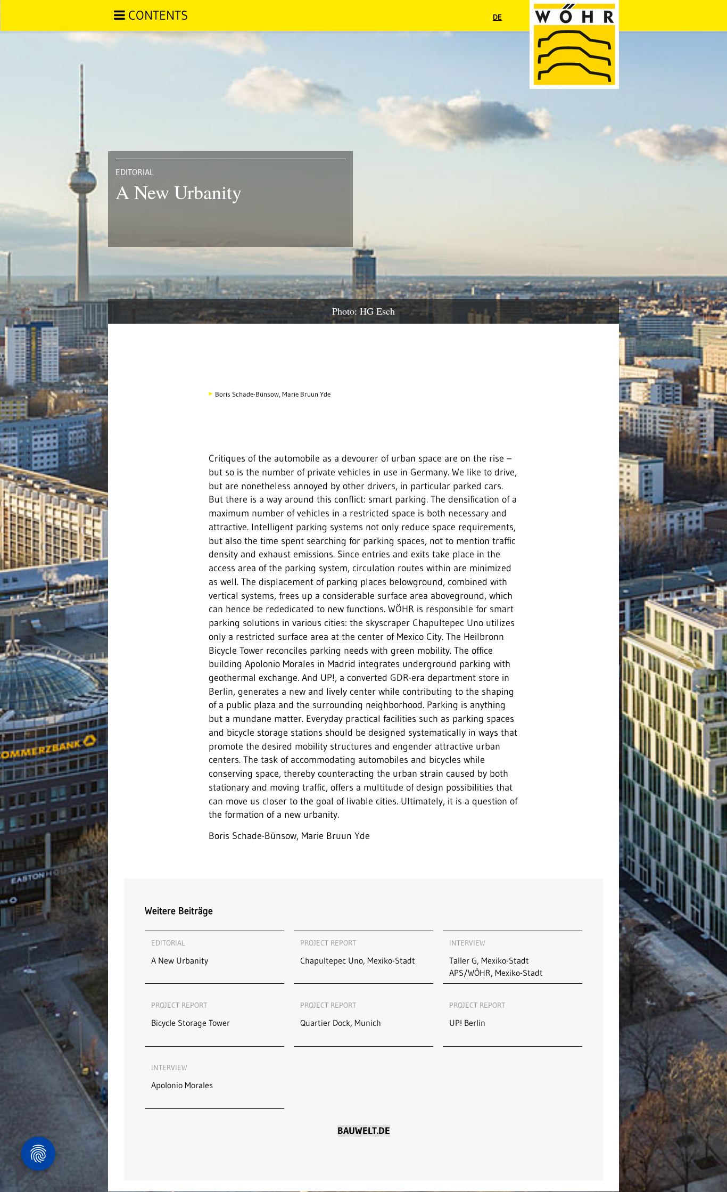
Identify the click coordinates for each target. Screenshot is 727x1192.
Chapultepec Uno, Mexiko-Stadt (357, 952)
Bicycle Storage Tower (190, 1014)
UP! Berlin (477, 1014)
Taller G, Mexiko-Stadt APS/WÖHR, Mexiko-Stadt (496, 958)
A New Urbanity (179, 952)
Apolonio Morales (182, 1076)
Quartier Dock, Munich (340, 1014)
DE (497, 17)
